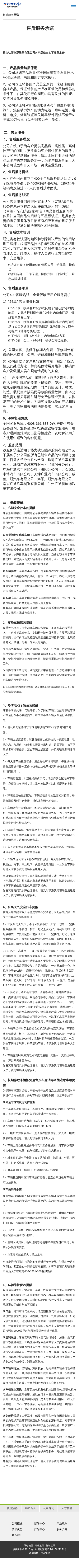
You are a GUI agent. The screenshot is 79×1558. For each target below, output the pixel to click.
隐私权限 (50, 1545)
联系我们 (17, 1535)
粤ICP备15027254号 (56, 1549)
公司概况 (17, 1523)
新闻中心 (39, 1523)
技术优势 (17, 1529)
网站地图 (28, 1545)
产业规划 (62, 1523)
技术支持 (45, 1553)
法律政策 (39, 1545)
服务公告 (62, 1529)
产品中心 (39, 1529)
